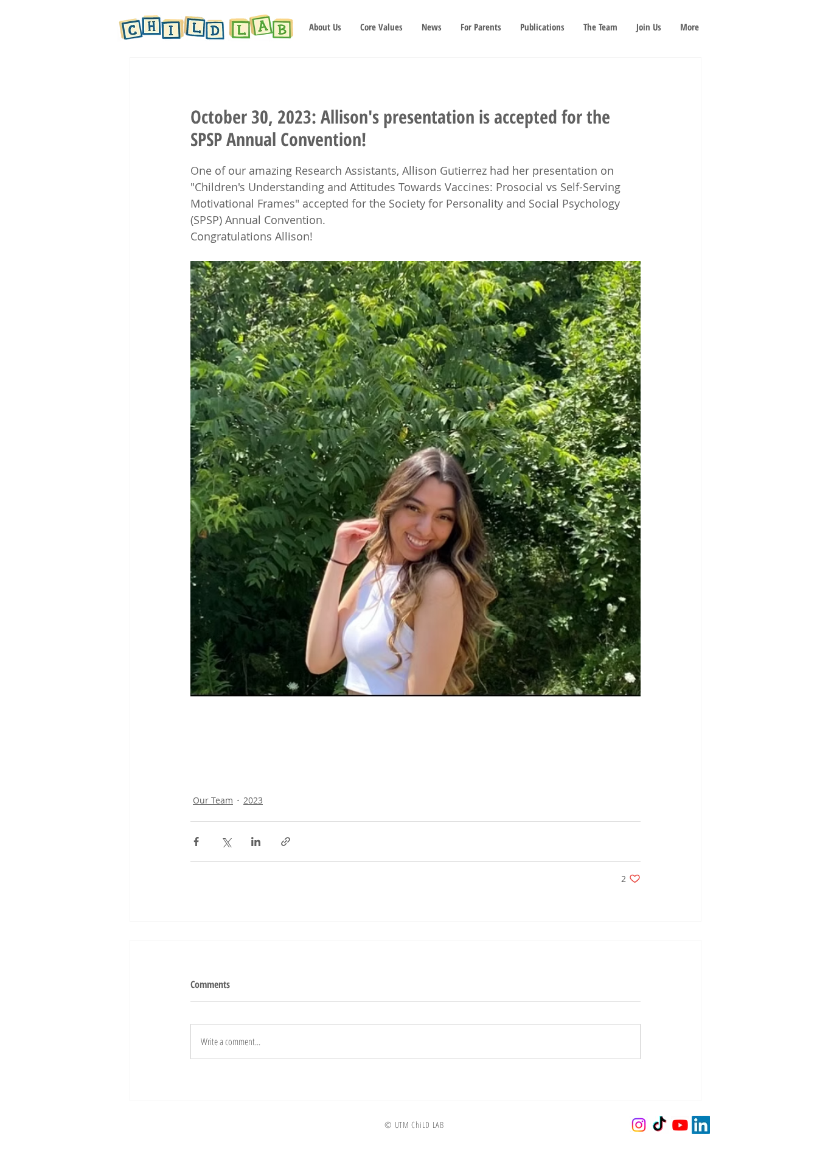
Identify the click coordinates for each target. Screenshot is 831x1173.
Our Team (213, 800)
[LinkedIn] (701, 1125)
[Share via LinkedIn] (256, 841)
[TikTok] (659, 1125)
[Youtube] (680, 1125)
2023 (253, 800)
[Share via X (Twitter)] (226, 841)
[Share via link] (285, 841)
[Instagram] (639, 1125)
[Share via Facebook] (196, 841)
